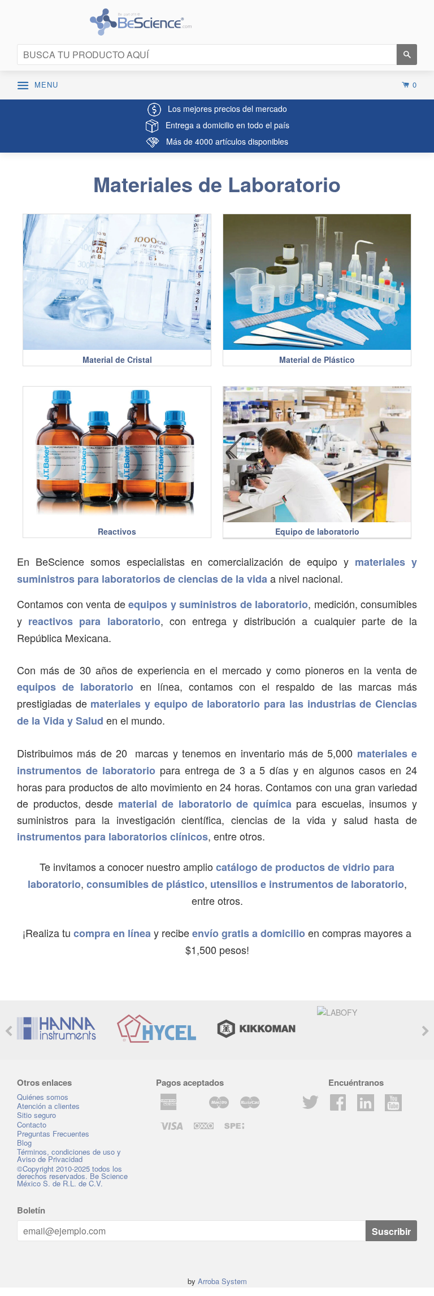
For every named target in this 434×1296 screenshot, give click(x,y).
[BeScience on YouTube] (393, 1101)
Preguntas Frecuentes (53, 1133)
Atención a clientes (48, 1105)
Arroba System (222, 1281)
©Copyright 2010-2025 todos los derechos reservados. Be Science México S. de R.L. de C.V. (72, 1176)
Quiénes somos (42, 1096)
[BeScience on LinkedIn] (365, 1101)
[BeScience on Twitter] (310, 1105)
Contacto (31, 1124)
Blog (24, 1142)
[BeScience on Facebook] (337, 1105)
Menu (49, 84)
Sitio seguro (36, 1114)
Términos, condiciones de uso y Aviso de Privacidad (69, 1155)
